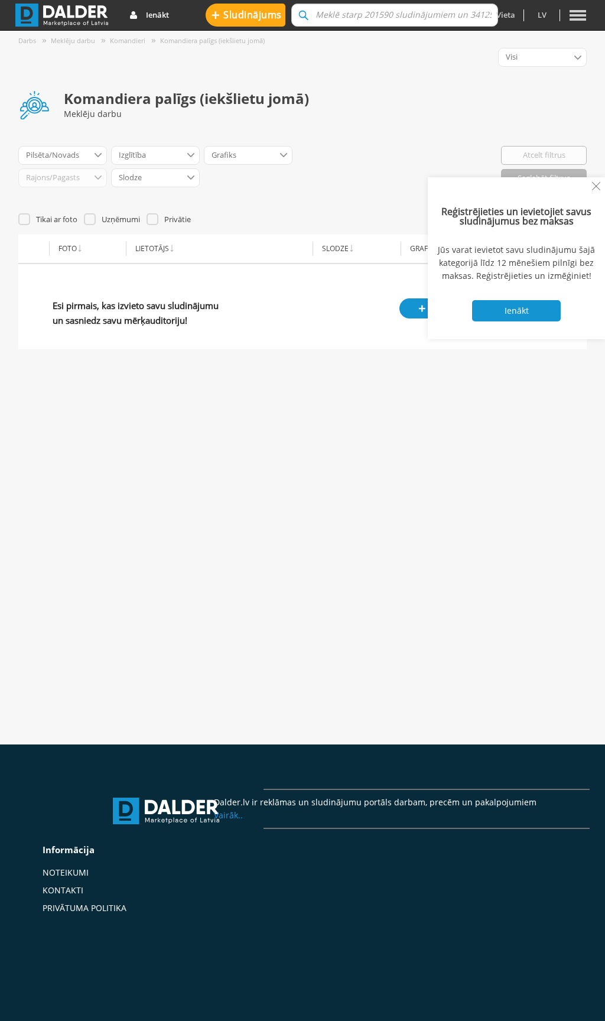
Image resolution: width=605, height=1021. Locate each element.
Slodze (335, 248)
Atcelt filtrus (544, 154)
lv (542, 14)
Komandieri (127, 40)
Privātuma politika (84, 907)
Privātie (177, 219)
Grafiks (424, 248)
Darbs (27, 40)
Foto (67, 248)
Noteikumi (66, 872)
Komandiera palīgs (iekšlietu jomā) (212, 40)
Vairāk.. (228, 815)
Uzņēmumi (121, 219)
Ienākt (157, 14)
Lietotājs (152, 248)
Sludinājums (247, 14)
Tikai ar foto (56, 219)
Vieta (505, 14)
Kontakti (63, 890)
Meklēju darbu (73, 40)
